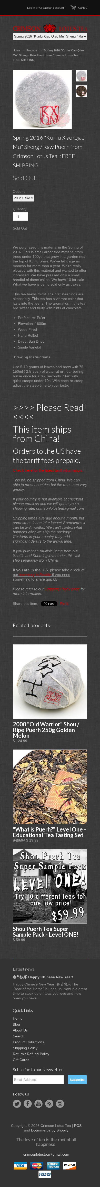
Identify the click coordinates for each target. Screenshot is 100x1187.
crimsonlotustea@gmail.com (46, 1154)
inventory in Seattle (35, 574)
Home (18, 1018)
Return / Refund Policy (31, 1054)
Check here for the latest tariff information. (48, 470)
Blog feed (49, 1104)
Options (19, 191)
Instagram (60, 1104)
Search (18, 1036)
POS (78, 1126)
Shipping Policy (25, 1048)
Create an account (51, 8)
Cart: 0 (82, 8)
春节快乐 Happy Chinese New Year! (43, 977)
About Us (20, 1030)
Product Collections (28, 1042)
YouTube (38, 1104)
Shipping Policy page (62, 589)
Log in (31, 8)
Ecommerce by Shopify (49, 1130)
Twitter (17, 1104)
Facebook (28, 1104)
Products (32, 50)
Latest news (23, 968)
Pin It (64, 603)
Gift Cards (21, 1060)
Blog (16, 1024)
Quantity (19, 209)
